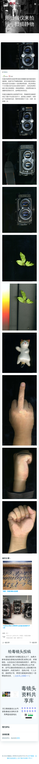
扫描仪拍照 (9, 638)
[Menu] (35, 4)
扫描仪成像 (27, 635)
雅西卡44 (19, 638)
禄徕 (15, 638)
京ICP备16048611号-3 (25, 758)
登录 (18, 738)
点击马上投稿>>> (22, 676)
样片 (7, 633)
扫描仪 (21, 635)
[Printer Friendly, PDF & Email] (8, 76)
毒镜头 (6, 72)
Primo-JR (9, 635)
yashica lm (15, 635)
